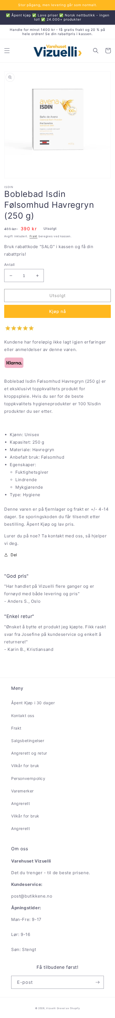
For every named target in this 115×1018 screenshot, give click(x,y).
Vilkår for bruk (25, 765)
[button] (7, 51)
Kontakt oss (22, 715)
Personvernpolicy (28, 778)
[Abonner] (97, 982)
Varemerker (22, 791)
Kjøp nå (57, 311)
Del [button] (14, 554)
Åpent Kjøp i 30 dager (33, 702)
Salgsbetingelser (27, 740)
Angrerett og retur (29, 753)
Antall (9, 264)
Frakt (34, 236)
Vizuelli (51, 1008)
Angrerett (20, 803)
